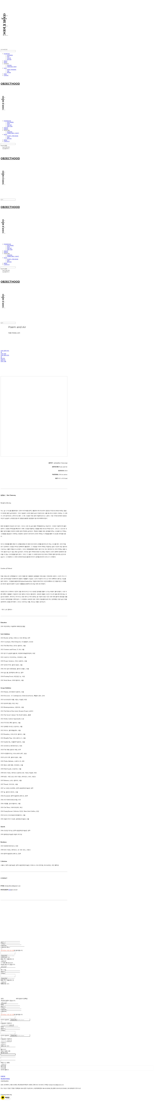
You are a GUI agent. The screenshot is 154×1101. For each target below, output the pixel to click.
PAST (8, 56)
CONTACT (6, 75)
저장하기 (3, 961)
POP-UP (9, 58)
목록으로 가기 (4, 1025)
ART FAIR (9, 59)
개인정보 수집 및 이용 (7, 950)
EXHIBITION (7, 53)
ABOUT (5, 61)
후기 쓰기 (3, 966)
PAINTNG (9, 65)
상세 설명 (3, 353)
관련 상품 (3, 361)
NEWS (5, 74)
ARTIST (5, 62)
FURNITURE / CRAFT (12, 66)
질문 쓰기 (3, 1002)
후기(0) (3, 358)
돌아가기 (3, 1041)
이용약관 (3, 1076)
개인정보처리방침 (5, 1078)
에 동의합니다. (12, 950)
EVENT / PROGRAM (11, 69)
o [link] (10, 890)
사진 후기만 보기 (8, 963)
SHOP (5, 68)
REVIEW (9, 72)
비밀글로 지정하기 (6, 1023)
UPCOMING (10, 55)
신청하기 (3, 1064)
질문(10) (3, 360)
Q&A (8, 71)
